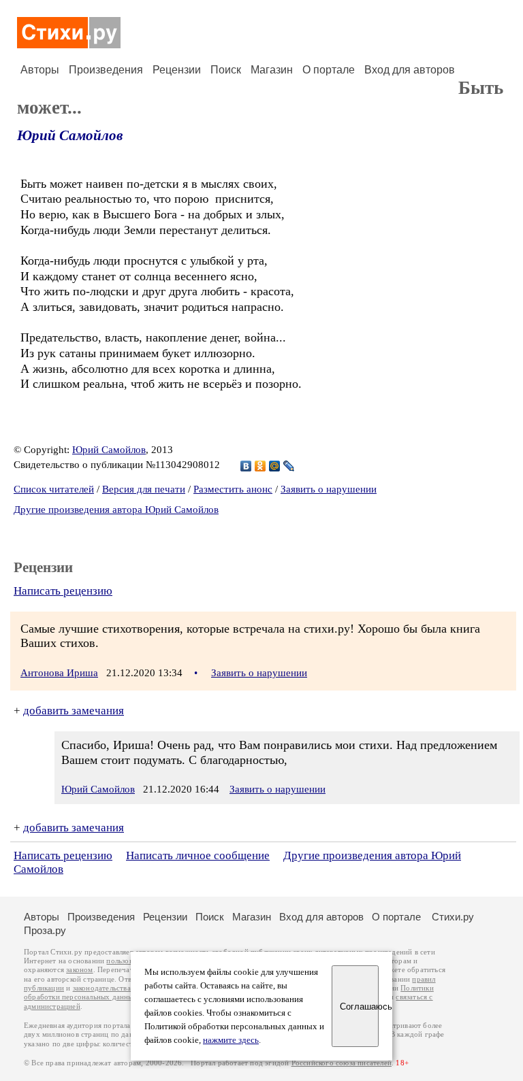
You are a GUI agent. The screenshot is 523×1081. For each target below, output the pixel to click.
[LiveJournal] (289, 466)
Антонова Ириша (59, 672)
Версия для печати (143, 489)
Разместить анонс (232, 489)
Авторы (39, 70)
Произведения (106, 70)
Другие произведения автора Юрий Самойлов (116, 509)
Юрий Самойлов (70, 135)
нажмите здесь (231, 1040)
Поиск (225, 70)
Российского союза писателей (341, 1063)
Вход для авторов (409, 70)
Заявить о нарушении (329, 489)
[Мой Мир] (275, 466)
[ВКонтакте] (246, 466)
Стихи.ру (453, 916)
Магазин (272, 70)
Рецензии (177, 70)
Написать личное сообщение (198, 855)
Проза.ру (45, 930)
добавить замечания (73, 710)
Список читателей (54, 489)
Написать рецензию (63, 590)
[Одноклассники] (260, 466)
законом (79, 970)
